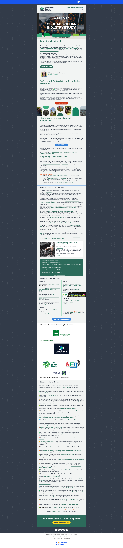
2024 (76, 300)
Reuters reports (54, 446)
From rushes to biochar (44, 484)
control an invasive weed (60, 507)
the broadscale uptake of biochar (67, 408)
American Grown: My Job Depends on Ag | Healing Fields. (61, 487)
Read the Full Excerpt (61, 144)
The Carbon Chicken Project (47, 441)
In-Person (46, 304)
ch (73, 300)
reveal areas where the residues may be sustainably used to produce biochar (61, 416)
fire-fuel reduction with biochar (70, 504)
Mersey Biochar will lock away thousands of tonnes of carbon (59, 425)
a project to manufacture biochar (76, 491)
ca (66, 302)
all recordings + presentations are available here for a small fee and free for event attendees (59, 48)
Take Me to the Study (61, 103)
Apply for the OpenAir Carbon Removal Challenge (60, 211)
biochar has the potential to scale (70, 499)
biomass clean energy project (68, 454)
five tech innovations (65, 387)
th (80, 300)
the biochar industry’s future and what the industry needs (63, 207)
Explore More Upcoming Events (61, 319)
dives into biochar (52, 395)
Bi (71, 300)
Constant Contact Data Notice (64, 538)
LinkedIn (50, 178)
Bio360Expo (76, 289)
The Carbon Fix (58, 272)
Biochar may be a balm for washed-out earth (51, 427)
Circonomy (49, 192)
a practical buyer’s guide (78, 410)
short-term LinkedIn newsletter (59, 175)
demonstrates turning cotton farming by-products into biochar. (60, 237)
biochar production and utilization (51, 476)
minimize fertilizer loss (70, 469)
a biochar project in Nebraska (46, 392)
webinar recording (75, 225)
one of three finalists (50, 496)
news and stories (65, 269)
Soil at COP (65, 164)
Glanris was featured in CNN (57, 217)
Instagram (63, 178)
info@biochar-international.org (61, 540)
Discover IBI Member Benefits (61, 522)
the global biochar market (69, 419)
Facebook (55, 178)
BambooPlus (60, 248)
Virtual (40, 304)
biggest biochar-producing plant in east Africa (61, 222)
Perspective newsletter (59, 275)
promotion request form (74, 312)
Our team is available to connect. (64, 182)
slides (41, 226)
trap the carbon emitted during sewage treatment (71, 459)
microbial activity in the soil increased (63, 434)
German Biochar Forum (53, 284)
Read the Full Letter (46, 66)
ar (74, 300)
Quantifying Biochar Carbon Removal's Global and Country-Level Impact (49, 289)
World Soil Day (48, 313)
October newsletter (76, 264)
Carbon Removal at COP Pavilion (51, 164)
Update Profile (55, 538)
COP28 (55, 309)
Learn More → (59, 255)
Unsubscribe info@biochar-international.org (61, 536)
